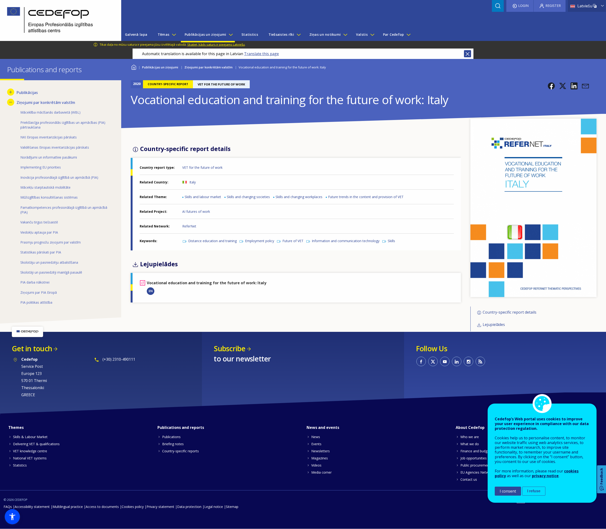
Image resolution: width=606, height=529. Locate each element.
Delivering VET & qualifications (36, 444)
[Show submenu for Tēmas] (173, 34)
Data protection (189, 506)
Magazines (319, 458)
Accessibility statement (32, 506)
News (315, 437)
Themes (16, 427)
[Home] (57, 20)
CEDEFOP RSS (480, 361)
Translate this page (261, 53)
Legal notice (213, 506)
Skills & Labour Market (30, 437)
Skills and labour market (203, 197)
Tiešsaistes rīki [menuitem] (281, 34)
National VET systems (30, 458)
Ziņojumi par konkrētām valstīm (208, 67)
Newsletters (320, 451)
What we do (469, 444)
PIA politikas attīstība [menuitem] (36, 302)
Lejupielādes (494, 324)
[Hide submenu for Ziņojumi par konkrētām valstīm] (10, 102)
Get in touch (32, 348)
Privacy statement (160, 506)
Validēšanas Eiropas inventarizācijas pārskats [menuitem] (54, 147)
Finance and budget (475, 451)
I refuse (533, 491)
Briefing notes (173, 444)
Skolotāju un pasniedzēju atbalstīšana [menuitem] (49, 262)
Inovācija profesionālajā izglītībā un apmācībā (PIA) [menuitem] (59, 177)
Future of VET (292, 241)
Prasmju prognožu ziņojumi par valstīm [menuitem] (50, 242)
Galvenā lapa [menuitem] (136, 34)
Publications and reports (180, 427)
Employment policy (259, 241)
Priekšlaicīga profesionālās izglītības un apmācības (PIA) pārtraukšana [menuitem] (62, 124)
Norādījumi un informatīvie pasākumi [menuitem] (48, 157)
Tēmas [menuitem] (163, 34)
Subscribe (229, 348)
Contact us (468, 479)
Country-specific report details (509, 312)
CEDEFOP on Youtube (445, 361)
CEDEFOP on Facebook (421, 361)
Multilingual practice (68, 506)
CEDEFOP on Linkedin (456, 361)
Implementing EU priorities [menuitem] (40, 167)
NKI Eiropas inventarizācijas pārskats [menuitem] (48, 137)
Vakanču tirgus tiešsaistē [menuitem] (39, 222)
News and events (323, 427)
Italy (192, 182)
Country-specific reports (180, 451)
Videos (316, 465)
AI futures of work (196, 211)
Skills (391, 241)
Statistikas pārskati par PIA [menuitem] (40, 252)
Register (553, 5)
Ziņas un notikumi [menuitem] (325, 34)
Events (316, 444)
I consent (508, 491)
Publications (171, 437)
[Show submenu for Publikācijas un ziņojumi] (230, 34)
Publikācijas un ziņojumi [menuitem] (205, 34)
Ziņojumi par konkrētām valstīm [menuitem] (46, 102)
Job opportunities (473, 458)
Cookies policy (133, 506)
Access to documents (102, 506)
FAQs (8, 506)
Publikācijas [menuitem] (27, 92)
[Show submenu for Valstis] (372, 34)
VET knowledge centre (30, 451)
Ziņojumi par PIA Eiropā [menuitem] (38, 292)
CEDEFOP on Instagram (468, 361)
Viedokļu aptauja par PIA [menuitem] (39, 232)
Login (523, 5)
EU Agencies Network (477, 472)
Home (134, 67)
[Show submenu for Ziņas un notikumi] (345, 34)
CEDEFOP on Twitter (433, 361)
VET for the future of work (202, 167)
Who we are (469, 437)
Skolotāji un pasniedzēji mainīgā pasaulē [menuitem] (51, 272)
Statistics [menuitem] (249, 34)
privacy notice (545, 475)
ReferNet (189, 226)
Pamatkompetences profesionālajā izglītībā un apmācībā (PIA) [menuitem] (63, 209)
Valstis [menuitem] (362, 34)
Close (467, 53)
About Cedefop (470, 427)
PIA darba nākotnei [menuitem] (34, 282)
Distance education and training (212, 241)
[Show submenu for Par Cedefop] (408, 34)
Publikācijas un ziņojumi (160, 67)
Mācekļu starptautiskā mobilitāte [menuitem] (45, 187)
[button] (551, 86)
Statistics (20, 465)
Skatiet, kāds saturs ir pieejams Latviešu (216, 44)
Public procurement (475, 465)
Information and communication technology (345, 241)
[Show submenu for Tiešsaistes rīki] (298, 34)
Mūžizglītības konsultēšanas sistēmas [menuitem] (49, 197)
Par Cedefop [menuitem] (393, 34)
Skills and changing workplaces (299, 197)
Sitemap (232, 506)
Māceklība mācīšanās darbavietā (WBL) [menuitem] (50, 112)
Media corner (321, 472)
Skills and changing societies (248, 197)
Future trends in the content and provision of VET (366, 197)
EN (151, 291)
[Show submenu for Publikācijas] (10, 92)
